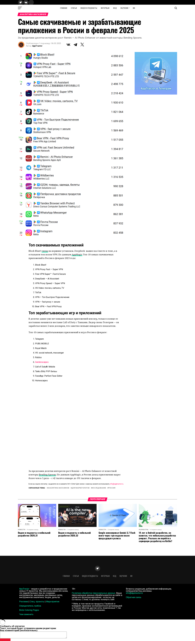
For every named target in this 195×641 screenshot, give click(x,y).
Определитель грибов (30, 606)
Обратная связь (133, 597)
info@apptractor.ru (116, 484)
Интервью (105, 8)
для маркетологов (81, 488)
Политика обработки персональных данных (93, 593)
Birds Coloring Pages (29, 610)
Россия (111, 488)
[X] (82, 44)
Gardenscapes (42, 362)
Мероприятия (52, 601)
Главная (63, 8)
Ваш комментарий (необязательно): (19, 630)
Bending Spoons (47, 474)
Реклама (23, 601)
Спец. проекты (37, 601)
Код (115, 8)
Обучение (124, 8)
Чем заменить (26, 614)
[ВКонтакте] (68, 44)
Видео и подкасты (89, 8)
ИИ (134, 8)
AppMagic (77, 254)
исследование (99, 488)
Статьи (74, 8)
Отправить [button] (5, 639)
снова (45, 250)
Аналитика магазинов (58, 488)
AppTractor (37, 46)
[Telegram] (75, 44)
